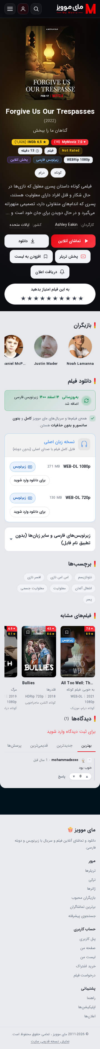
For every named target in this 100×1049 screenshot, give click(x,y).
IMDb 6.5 (30, 142)
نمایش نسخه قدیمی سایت (50, 1041)
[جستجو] (36, 8)
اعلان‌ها (90, 1016)
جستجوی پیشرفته (82, 916)
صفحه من (88, 948)
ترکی (92, 880)
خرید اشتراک (86, 966)
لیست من (88, 957)
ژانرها (91, 889)
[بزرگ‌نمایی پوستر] (50, 63)
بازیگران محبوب (83, 898)
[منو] (10, 8)
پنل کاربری (87, 939)
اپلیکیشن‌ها (87, 1007)
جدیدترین (64, 746)
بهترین (86, 746)
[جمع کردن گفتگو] (94, 768)
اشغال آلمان (83, 588)
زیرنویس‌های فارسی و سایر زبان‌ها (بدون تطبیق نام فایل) (52, 539)
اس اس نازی (59, 577)
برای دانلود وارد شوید (30, 480)
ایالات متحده (19, 225)
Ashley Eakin (66, 225)
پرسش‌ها (14, 746)
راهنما (91, 998)
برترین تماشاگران (83, 907)
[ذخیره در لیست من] (67, 632)
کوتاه (58, 173)
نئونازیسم (85, 577)
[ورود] (23, 8)
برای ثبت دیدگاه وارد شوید (71, 731)
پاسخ (61, 776)
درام (41, 173)
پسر (89, 599)
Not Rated (70, 150)
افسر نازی (34, 577)
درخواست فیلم (85, 975)
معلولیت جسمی (32, 588)
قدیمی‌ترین (39, 746)
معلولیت (59, 588)
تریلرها (90, 871)
